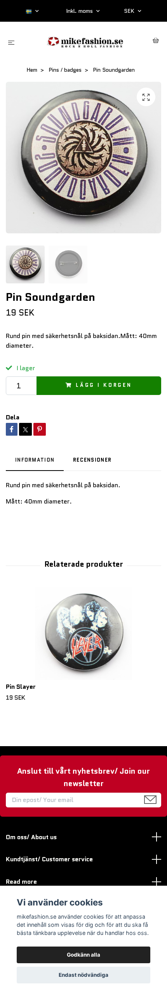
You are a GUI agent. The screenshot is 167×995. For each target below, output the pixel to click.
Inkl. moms (80, 11)
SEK (130, 11)
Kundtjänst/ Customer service (49, 859)
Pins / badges (65, 70)
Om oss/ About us (31, 837)
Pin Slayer (21, 686)
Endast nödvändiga (83, 975)
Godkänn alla (83, 955)
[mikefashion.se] (85, 41)
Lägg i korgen (104, 385)
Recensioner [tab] (92, 460)
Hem (31, 70)
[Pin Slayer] (83, 633)
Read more (21, 881)
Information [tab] (34, 460)
